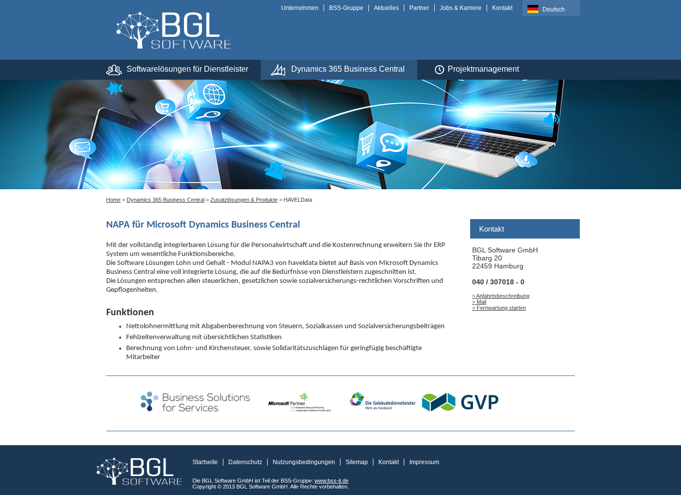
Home (113, 200)
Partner (419, 7)
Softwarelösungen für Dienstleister (187, 69)
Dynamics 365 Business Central (348, 69)
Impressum (424, 462)
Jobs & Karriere (461, 7)
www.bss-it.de (331, 481)
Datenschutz (245, 462)
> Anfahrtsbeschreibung (500, 296)
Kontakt (502, 7)
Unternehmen (300, 7)
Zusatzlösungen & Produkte (244, 200)
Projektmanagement (483, 69)
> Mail (479, 302)
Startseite (205, 462)
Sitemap (356, 462)
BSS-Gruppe (346, 7)
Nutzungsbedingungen (304, 462)
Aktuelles (386, 7)
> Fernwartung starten (499, 308)
